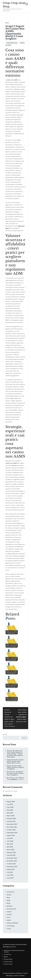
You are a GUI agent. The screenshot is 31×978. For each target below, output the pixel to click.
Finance (9, 914)
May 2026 (10, 810)
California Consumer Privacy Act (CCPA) (14, 951)
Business (9, 906)
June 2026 (10, 807)
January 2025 (11, 855)
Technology (10, 926)
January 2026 (11, 821)
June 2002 (10, 878)
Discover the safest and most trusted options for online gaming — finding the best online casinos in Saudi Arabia (15, 754)
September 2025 (12, 832)
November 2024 (12, 861)
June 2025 (10, 841)
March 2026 (10, 816)
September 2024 (12, 866)
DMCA (6, 957)
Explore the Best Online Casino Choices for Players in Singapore (15, 767)
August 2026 (11, 801)
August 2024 (11, 869)
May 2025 (10, 844)
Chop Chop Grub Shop (14, 4)
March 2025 (10, 850)
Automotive (10, 892)
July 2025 (10, 838)
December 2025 (12, 824)
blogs (8, 900)
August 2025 (11, 835)
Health (9, 920)
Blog (7, 23)
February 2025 (11, 852)
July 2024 (10, 872)
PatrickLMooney (12, 43)
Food (8, 917)
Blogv (8, 903)
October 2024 (11, 864)
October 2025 (11, 830)
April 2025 (10, 847)
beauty (9, 895)
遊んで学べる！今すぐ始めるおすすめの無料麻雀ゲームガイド (15, 778)
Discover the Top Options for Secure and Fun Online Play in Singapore (15, 773)
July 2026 (10, 804)
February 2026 (11, 818)
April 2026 (10, 813)
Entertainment (11, 909)
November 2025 (12, 827)
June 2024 (10, 875)
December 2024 (12, 858)
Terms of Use (8, 964)
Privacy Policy (8, 959)
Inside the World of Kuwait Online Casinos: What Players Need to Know (15, 761)
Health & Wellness (12, 923)
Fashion (9, 912)
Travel (9, 929)
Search (5, 734)
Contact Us (7, 954)
